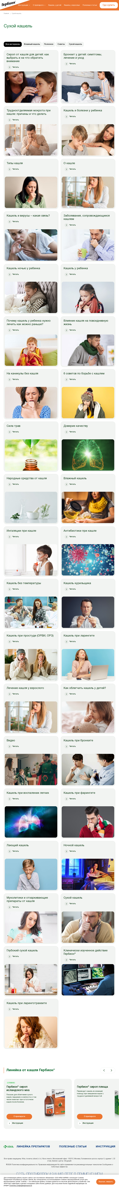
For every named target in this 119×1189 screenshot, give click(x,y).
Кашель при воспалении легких (28, 793)
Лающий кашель (18, 845)
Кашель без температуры (24, 583)
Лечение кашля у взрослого (25, 688)
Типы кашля (15, 163)
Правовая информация (47, 1164)
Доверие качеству (76, 426)
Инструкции (23, 5)
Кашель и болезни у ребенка (83, 110)
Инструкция (105, 1147)
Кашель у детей (54, 5)
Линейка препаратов (33, 1147)
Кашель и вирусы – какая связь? (28, 216)
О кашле (69, 163)
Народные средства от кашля (27, 478)
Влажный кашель (32, 44)
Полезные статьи (90, 5)
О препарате (38, 5)
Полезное (48, 44)
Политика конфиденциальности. (25, 1164)
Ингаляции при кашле (21, 531)
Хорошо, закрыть (106, 1182)
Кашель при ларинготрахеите (27, 1003)
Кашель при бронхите (78, 740)
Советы (61, 44)
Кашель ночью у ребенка (23, 268)
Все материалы (13, 44)
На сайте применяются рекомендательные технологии (79, 1164)
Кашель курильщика (77, 583)
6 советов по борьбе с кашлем (84, 373)
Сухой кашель (75, 44)
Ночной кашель (74, 845)
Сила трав (13, 426)
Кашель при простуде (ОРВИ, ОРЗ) (30, 636)
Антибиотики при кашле (80, 531)
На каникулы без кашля (22, 373)
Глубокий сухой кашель (22, 950)
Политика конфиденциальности (20, 1185)
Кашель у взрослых (72, 5)
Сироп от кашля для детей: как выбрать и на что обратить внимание (28, 58)
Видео (11, 740)
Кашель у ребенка (76, 268)
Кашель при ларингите (79, 636)
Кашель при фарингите (79, 793)
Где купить (109, 5)
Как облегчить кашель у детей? (85, 688)
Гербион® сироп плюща (92, 1087)
